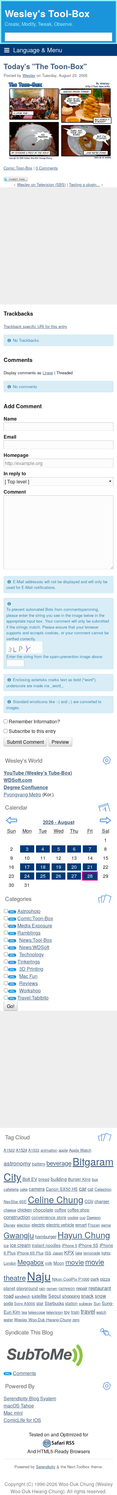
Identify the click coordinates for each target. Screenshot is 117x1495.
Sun (97, 1303)
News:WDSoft (34, 947)
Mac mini (13, 1412)
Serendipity (46, 1466)
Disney (10, 1225)
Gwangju (19, 1234)
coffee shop (78, 1210)
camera (37, 1188)
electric (38, 1224)
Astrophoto (28, 911)
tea (24, 1312)
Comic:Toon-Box (18, 168)
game (106, 1225)
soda (8, 1303)
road (9, 1295)
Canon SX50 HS (62, 1189)
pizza (105, 1279)
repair (81, 1288)
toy (67, 1312)
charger (101, 1201)
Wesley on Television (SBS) (41, 184)
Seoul (54, 1295)
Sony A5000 (24, 1303)
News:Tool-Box (35, 939)
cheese (10, 1210)
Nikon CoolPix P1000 (70, 1279)
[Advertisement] (58, 246)
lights (105, 1253)
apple (63, 1150)
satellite (39, 1295)
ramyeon (66, 1288)
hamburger (45, 1236)
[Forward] (105, 820)
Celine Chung (55, 1199)
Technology (31, 954)
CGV (89, 1201)
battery (38, 1164)
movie (74, 1262)
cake (24, 1189)
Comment (15, 491)
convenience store (49, 1217)
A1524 (21, 1150)
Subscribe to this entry (32, 731)
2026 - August (58, 822)
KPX (69, 1252)
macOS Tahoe (19, 1405)
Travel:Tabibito (33, 997)
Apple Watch (80, 1150)
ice (6, 1245)
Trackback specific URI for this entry (35, 326)
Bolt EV (29, 1179)
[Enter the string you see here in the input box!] (24, 648)
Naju (39, 1275)
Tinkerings (28, 961)
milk (48, 1263)
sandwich (22, 1296)
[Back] (11, 820)
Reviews (28, 983)
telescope (36, 1312)
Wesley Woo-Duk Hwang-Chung (42, 1319)
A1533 (33, 1150)
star (40, 1303)
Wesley (28, 75)
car (82, 1188)
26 (58, 875)
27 (74, 875)
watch (101, 1312)
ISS (48, 1253)
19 (58, 866)
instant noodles (46, 1245)
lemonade (91, 1253)
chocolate (43, 1209)
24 (27, 875)
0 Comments (47, 168)
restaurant (99, 1287)
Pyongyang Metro (22, 794)
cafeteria (11, 1189)
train (75, 1312)
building (59, 1178)
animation (48, 1150)
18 (43, 866)
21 (90, 866)
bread (44, 1179)
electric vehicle (60, 1224)
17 (27, 866)
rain (42, 1288)
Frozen (94, 1225)
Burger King (79, 1179)
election (23, 1225)
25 (43, 875)
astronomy (17, 1163)
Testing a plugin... (84, 184)
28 (90, 875)
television (54, 1312)
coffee (60, 1210)
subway (85, 1303)
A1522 (9, 1150)
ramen (51, 1288)
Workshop (30, 990)
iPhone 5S (88, 1245)
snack (87, 1295)
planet (9, 1288)
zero (76, 1319)
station (71, 1303)
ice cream (20, 1244)
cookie (73, 1217)
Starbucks (54, 1303)
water (8, 1319)
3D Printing (31, 968)
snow (100, 1295)
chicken (24, 1209)
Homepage (16, 455)
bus (95, 1179)
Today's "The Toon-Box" (45, 66)
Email (10, 436)
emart (81, 1224)
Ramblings (28, 932)
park (95, 1279)
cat (90, 1189)
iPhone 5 (69, 1245)
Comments (24, 1373)
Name (10, 418)
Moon (58, 1263)
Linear (48, 372)
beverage (58, 1162)
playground (27, 1288)
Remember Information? (34, 721)
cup (83, 1217)
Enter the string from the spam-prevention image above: (54, 656)
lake (78, 1253)
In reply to (15, 473)
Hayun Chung (84, 1234)
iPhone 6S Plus (30, 1253)
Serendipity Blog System (30, 1398)
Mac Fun (28, 976)
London (10, 1263)
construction (17, 1217)
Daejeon (94, 1217)
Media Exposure (34, 925)
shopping (71, 1296)
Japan (57, 1253)
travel (88, 1311)
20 (74, 866)
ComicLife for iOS (22, 1420)
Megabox (30, 1262)
